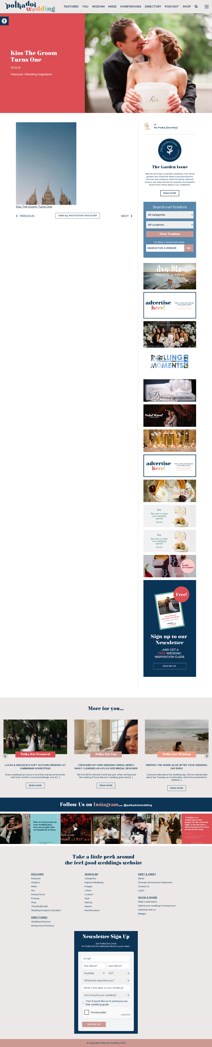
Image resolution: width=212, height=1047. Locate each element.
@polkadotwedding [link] (138, 805)
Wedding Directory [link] (41, 921)
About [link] (141, 878)
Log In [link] (141, 890)
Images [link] (88, 886)
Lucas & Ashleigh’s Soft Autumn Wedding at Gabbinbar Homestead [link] (35, 767)
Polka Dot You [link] (105, 754)
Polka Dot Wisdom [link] (177, 754)
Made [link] (112, 6)
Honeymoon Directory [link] (42, 925)
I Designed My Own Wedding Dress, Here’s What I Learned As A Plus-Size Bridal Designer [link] (106, 767)
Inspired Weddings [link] (94, 882)
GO (189, 248)
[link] (4, 21)
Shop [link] (187, 6)
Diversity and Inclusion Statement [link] (155, 882)
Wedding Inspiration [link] (38, 74)
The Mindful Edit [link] (39, 906)
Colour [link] (88, 890)
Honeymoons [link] (130, 6)
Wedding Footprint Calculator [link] (46, 910)
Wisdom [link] (98, 6)
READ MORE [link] (169, 193)
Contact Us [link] (143, 886)
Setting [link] (88, 902)
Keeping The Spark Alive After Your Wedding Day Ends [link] (176, 767)
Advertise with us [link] (147, 909)
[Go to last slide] (5, 756)
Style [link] (87, 898)
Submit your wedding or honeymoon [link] (157, 905)
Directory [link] (153, 6)
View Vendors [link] (169, 234)
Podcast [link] (172, 6)
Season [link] (88, 906)
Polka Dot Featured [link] (35, 754)
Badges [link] (142, 913)
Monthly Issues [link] (92, 910)
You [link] (85, 6)
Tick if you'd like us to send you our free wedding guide (107, 1003)
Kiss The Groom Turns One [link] (34, 206)
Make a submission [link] (147, 901)
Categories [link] (90, 878)
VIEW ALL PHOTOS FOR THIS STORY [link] (77, 215)
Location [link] (89, 894)
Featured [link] (71, 6)
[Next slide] (206, 756)
